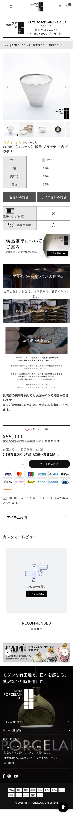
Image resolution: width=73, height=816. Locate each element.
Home (6, 45)
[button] (66, 6)
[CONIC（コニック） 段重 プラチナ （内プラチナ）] (10, 129)
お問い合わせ (43, 752)
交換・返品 (35, 747)
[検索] (11, 6)
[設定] (60, 6)
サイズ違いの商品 (54, 197)
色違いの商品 (19, 197)
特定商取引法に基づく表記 (18, 757)
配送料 (13, 441)
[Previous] (7, 86)
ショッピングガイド (15, 747)
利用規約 (9, 763)
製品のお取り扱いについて (18, 752)
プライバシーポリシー (48, 757)
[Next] (65, 86)
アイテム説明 (17, 517)
